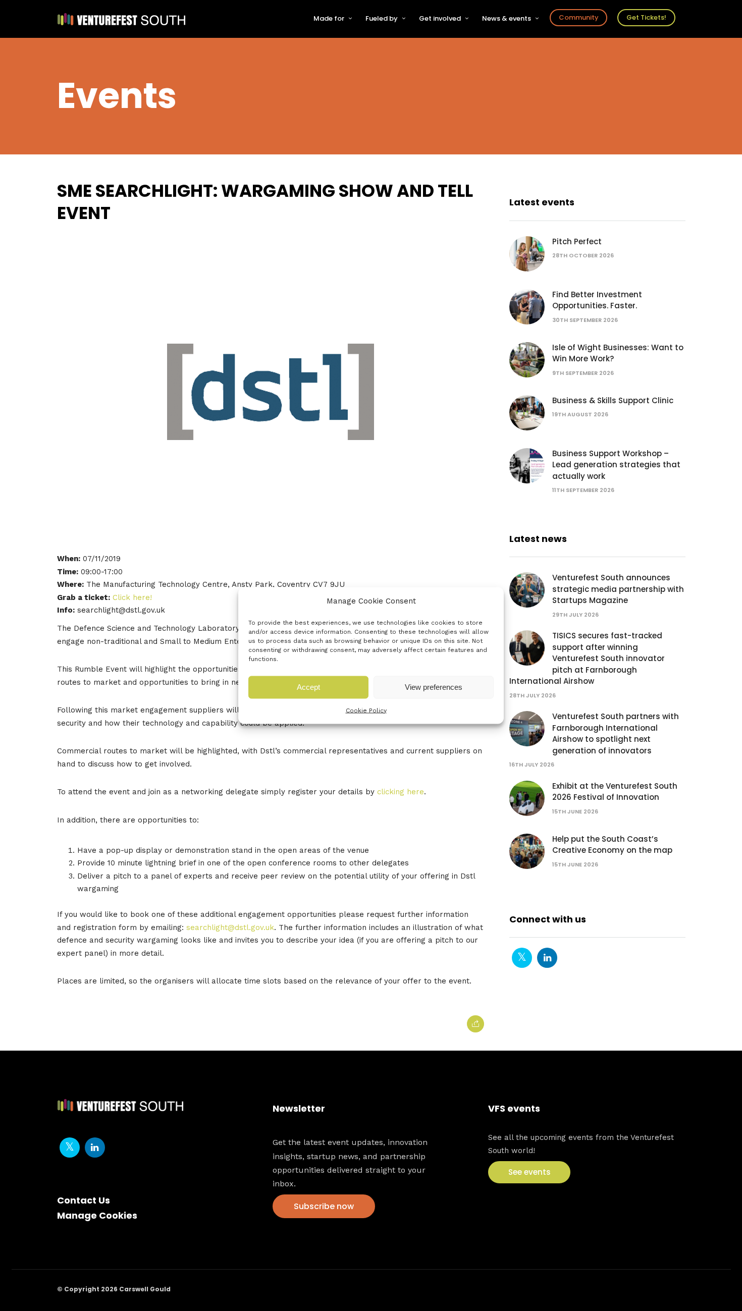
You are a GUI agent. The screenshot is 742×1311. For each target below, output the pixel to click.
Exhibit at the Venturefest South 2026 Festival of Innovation (614, 792)
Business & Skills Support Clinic (612, 400)
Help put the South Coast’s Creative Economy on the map (612, 845)
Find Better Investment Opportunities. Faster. (597, 300)
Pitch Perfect (577, 241)
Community (579, 17)
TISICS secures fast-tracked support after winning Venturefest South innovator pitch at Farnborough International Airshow (587, 658)
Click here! (132, 597)
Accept (308, 687)
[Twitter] (522, 958)
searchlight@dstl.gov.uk (230, 927)
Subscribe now (324, 1206)
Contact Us (83, 1200)
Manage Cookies (97, 1215)
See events (529, 1172)
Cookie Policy (366, 710)
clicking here (400, 791)
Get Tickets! (646, 17)
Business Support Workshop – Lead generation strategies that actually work (616, 464)
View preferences (433, 687)
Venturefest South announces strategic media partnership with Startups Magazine (618, 589)
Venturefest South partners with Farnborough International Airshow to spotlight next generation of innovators (615, 733)
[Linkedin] (547, 958)
